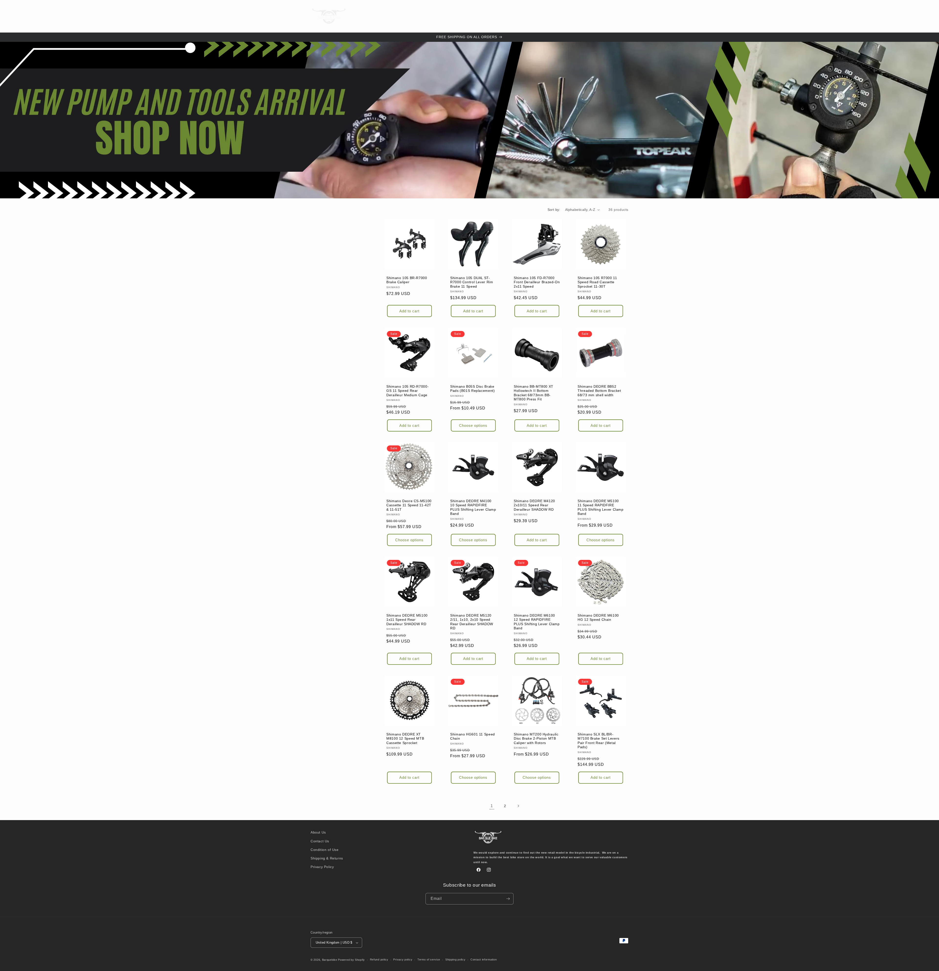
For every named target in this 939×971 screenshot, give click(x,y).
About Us (318, 832)
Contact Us (320, 841)
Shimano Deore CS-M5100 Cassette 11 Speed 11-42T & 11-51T (409, 505)
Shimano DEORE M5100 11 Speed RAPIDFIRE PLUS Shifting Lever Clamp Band (601, 507)
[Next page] (518, 806)
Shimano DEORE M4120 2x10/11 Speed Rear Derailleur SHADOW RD (534, 505)
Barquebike (329, 959)
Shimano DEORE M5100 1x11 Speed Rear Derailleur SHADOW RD (407, 620)
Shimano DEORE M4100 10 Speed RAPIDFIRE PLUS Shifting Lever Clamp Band (473, 507)
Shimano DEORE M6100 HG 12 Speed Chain (598, 618)
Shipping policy (455, 959)
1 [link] (492, 806)
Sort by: (554, 210)
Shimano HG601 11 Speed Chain (472, 736)
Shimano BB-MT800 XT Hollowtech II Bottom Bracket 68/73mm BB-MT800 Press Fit (533, 392)
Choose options (473, 425)
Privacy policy (402, 959)
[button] (400, 16)
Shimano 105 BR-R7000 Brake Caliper (406, 280)
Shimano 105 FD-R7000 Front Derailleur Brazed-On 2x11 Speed (537, 282)
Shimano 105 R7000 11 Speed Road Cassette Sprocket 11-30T (597, 282)
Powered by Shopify (351, 959)
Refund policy (379, 959)
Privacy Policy (322, 867)
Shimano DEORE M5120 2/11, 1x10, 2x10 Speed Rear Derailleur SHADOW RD (471, 622)
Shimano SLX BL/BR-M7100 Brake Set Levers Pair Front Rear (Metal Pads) (598, 740)
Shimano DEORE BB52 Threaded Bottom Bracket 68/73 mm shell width (599, 390)
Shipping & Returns (327, 858)
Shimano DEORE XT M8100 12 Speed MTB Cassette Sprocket (405, 738)
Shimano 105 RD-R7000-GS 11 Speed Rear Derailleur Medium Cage (407, 390)
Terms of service (428, 959)
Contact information (483, 959)
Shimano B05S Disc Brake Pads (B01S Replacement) (472, 388)
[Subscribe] (508, 898)
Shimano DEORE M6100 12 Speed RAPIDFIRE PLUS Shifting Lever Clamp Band (537, 622)
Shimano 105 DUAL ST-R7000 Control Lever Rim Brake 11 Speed (471, 282)
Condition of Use (325, 850)
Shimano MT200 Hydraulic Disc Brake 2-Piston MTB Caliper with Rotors (536, 738)
